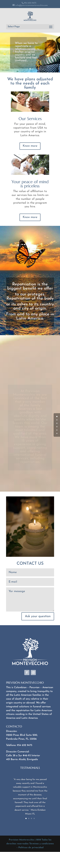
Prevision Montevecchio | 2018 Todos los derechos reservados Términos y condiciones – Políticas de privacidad (30, 844)
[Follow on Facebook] (26, 672)
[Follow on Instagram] (33, 672)
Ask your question (38, 616)
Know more (30, 146)
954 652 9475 (30, 3)
